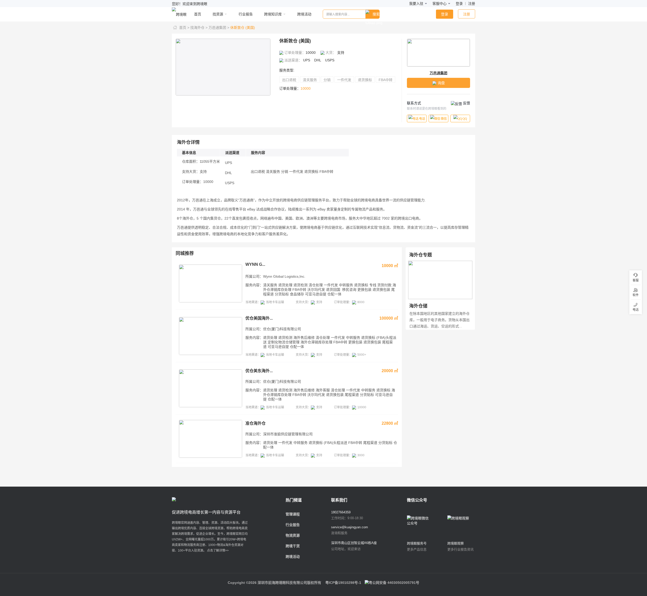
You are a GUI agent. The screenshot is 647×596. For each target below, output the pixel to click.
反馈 (466, 103)
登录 (459, 4)
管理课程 (293, 514)
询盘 (441, 83)
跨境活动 (293, 557)
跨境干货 (293, 546)
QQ (465, 119)
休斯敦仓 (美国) (242, 28)
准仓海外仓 (255, 423)
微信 (444, 119)
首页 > (184, 28)
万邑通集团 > (219, 28)
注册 (471, 3)
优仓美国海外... (259, 318)
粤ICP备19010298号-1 (343, 583)
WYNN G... (255, 264)
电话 (422, 119)
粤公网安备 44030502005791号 (394, 583)
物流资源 (293, 535)
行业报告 (293, 525)
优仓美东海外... (259, 371)
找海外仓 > (198, 28)
